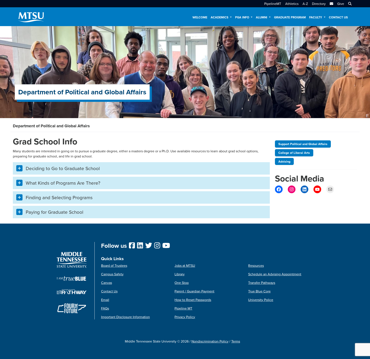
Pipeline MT (183, 308)
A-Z (305, 3)
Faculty (316, 17)
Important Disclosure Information (125, 316)
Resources (256, 265)
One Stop (182, 282)
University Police (260, 299)
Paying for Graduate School (54, 212)
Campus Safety (112, 274)
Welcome (199, 17)
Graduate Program (290, 17)
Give (340, 3)
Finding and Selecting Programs (59, 197)
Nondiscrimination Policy (209, 341)
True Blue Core (259, 291)
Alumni (262, 17)
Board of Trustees (114, 265)
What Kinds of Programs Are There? (63, 183)
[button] (349, 3)
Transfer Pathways (261, 282)
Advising (284, 161)
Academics (220, 17)
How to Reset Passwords (193, 299)
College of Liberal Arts (294, 152)
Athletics (291, 3)
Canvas (106, 282)
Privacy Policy (185, 316)
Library (180, 274)
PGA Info (242, 17)
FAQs (105, 308)
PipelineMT (272, 3)
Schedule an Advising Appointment (274, 274)
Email (105, 299)
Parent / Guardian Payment (194, 291)
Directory (319, 3)
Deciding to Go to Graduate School (63, 168)
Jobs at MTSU (185, 265)
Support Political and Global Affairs (302, 144)
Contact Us (338, 17)
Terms (235, 341)
